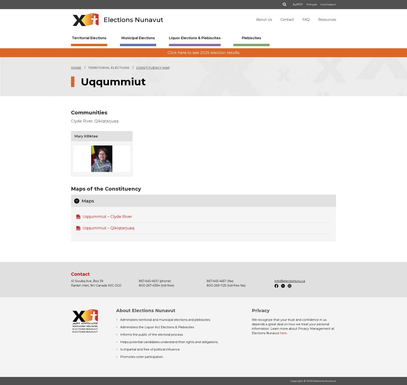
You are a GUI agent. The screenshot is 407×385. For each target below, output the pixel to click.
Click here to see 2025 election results (203, 52)
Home (76, 68)
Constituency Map (153, 68)
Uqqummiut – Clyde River (107, 216)
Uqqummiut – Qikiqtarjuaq (108, 228)
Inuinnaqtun (328, 4)
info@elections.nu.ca (290, 281)
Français (312, 4)
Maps (88, 201)
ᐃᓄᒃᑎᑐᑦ (298, 4)
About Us (264, 20)
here (283, 333)
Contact (287, 20)
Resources (327, 20)
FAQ (306, 20)
